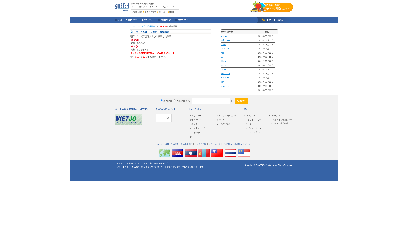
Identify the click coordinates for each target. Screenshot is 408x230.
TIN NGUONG (227, 78)
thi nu (223, 61)
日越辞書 (180, 100)
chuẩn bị (224, 69)
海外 (246, 109)
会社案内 (238, 144)
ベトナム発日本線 (280, 123)
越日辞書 (167, 100)
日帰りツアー (195, 116)
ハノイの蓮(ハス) (197, 132)
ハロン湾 (193, 124)
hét (222, 53)
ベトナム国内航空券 (227, 116)
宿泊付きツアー (196, 120)
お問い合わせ (214, 144)
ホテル (222, 120)
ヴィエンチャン (254, 128)
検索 (242, 101)
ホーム (134, 26)
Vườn (223, 44)
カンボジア (250, 116)
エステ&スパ (224, 124)
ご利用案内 (137, 12)
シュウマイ (225, 74)
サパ (191, 137)
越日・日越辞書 (148, 26)
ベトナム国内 (194, 109)
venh (223, 57)
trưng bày (225, 86)
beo (222, 90)
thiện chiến (225, 40)
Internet (224, 65)
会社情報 (162, 12)
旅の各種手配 (186, 144)
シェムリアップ (254, 120)
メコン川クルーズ (197, 128)
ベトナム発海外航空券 (282, 120)
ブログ (247, 144)
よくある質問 (150, 12)
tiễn (222, 82)
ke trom (224, 36)
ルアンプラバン (254, 132)
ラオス (249, 124)
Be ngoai (225, 49)
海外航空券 (275, 116)
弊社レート (174, 12)
